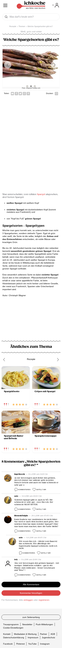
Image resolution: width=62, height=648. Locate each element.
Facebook (8, 643)
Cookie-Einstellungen (13, 628)
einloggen (28, 600)
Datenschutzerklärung (13, 637)
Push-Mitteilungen (44, 624)
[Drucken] (56, 93)
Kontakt (6, 634)
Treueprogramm (11, 624)
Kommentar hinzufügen (31, 593)
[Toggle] (55, 5)
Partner (43, 634)
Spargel (40, 194)
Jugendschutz (48, 637)
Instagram (45, 643)
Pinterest (20, 643)
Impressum (33, 637)
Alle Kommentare (31, 584)
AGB (53, 634)
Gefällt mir (41, 489)
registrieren (44, 600)
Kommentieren (24, 489)
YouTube (32, 643)
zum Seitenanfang (31, 617)
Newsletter (27, 624)
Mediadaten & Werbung (25, 634)
